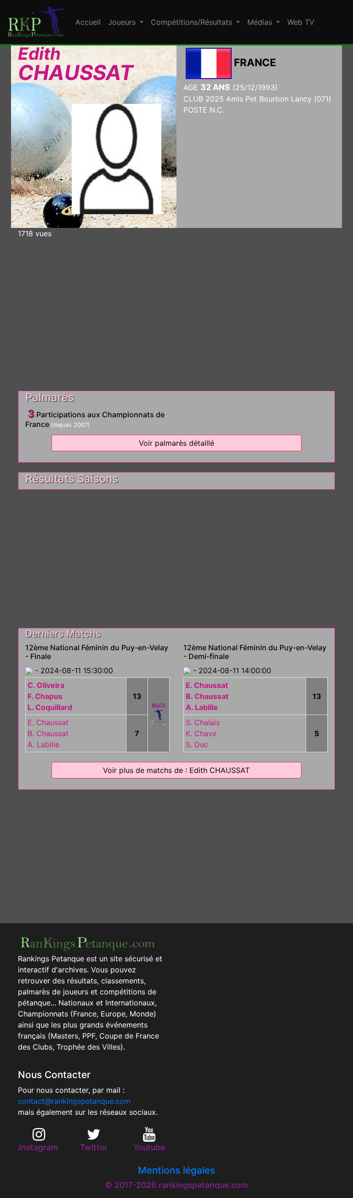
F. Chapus (45, 696)
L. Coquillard (50, 707)
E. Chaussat (48, 722)
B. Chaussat (48, 733)
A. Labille (43, 744)
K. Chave (201, 733)
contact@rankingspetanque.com (74, 1101)
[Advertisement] (176, 310)
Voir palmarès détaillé (176, 443)
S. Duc (197, 744)
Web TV (300, 22)
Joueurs (123, 22)
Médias (260, 22)
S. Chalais (203, 722)
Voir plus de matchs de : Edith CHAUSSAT (176, 770)
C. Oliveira (46, 685)
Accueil (88, 22)
